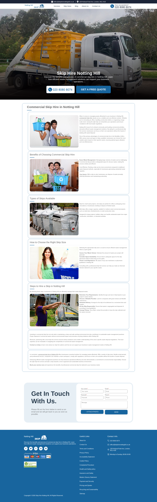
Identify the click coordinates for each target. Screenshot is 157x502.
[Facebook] (26, 448)
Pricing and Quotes (86, 485)
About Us (85, 6)
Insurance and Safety (86, 473)
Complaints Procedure (87, 465)
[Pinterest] (46, 448)
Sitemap (82, 493)
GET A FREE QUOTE (93, 89)
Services (57, 6)
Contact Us (96, 6)
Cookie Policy (84, 461)
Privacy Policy (84, 453)
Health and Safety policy (87, 469)
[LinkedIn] (41, 448)
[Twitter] (31, 448)
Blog (76, 6)
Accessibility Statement (87, 457)
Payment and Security (87, 481)
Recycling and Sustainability (89, 489)
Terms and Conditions (87, 448)
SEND (116, 412)
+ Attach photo (92, 412)
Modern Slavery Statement (88, 477)
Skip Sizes (67, 6)
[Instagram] (36, 448)
